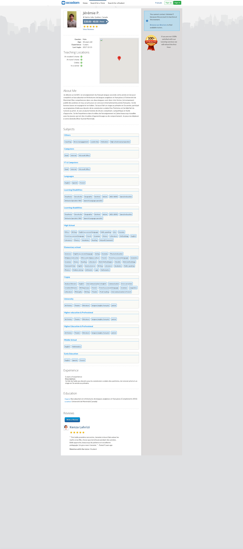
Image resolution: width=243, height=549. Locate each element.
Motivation (104, 142)
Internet (73, 155)
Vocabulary (85, 240)
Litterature (113, 236)
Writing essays (84, 288)
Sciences (68, 254)
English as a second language (88, 232)
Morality (117, 262)
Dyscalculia (78, 196)
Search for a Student (116, 3)
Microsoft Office (84, 155)
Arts (114, 232)
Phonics (76, 240)
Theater (94, 292)
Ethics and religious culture (90, 258)
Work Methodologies (106, 262)
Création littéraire (71, 288)
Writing (74, 232)
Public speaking (106, 232)
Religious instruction (72, 258)
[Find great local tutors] (70, 2)
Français (158, 3)
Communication (114, 284)
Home (85, 3)
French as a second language (74, 236)
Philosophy (78, 292)
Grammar (97, 236)
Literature (68, 240)
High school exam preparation (120, 142)
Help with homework (106, 240)
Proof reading (104, 292)
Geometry (134, 258)
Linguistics (133, 288)
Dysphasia (68, 196)
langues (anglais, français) (100, 305)
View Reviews (88, 29)
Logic (96, 270)
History (105, 236)
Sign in (177, 3)
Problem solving (78, 270)
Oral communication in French (121, 292)
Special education (126, 196)
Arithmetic (88, 270)
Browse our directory (158, 25)
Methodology (124, 236)
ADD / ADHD (114, 196)
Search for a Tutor (97, 3)
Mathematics (105, 270)
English (67, 183)
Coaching (68, 142)
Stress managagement (81, 142)
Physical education (116, 254)
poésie (114, 305)
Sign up (169, 3)
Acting (97, 254)
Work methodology (129, 262)
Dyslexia (97, 196)
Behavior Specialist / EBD (73, 200)
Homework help (70, 266)
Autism (105, 196)
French (82, 183)
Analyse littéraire (70, 284)
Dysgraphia (88, 196)
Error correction (126, 284)
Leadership (94, 142)
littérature (85, 305)
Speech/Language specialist (93, 200)
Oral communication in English (96, 284)
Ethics (67, 232)
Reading (94, 240)
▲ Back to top (234, 545)
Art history (68, 305)
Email (66, 155)
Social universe (90, 266)
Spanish (74, 183)
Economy (121, 232)
